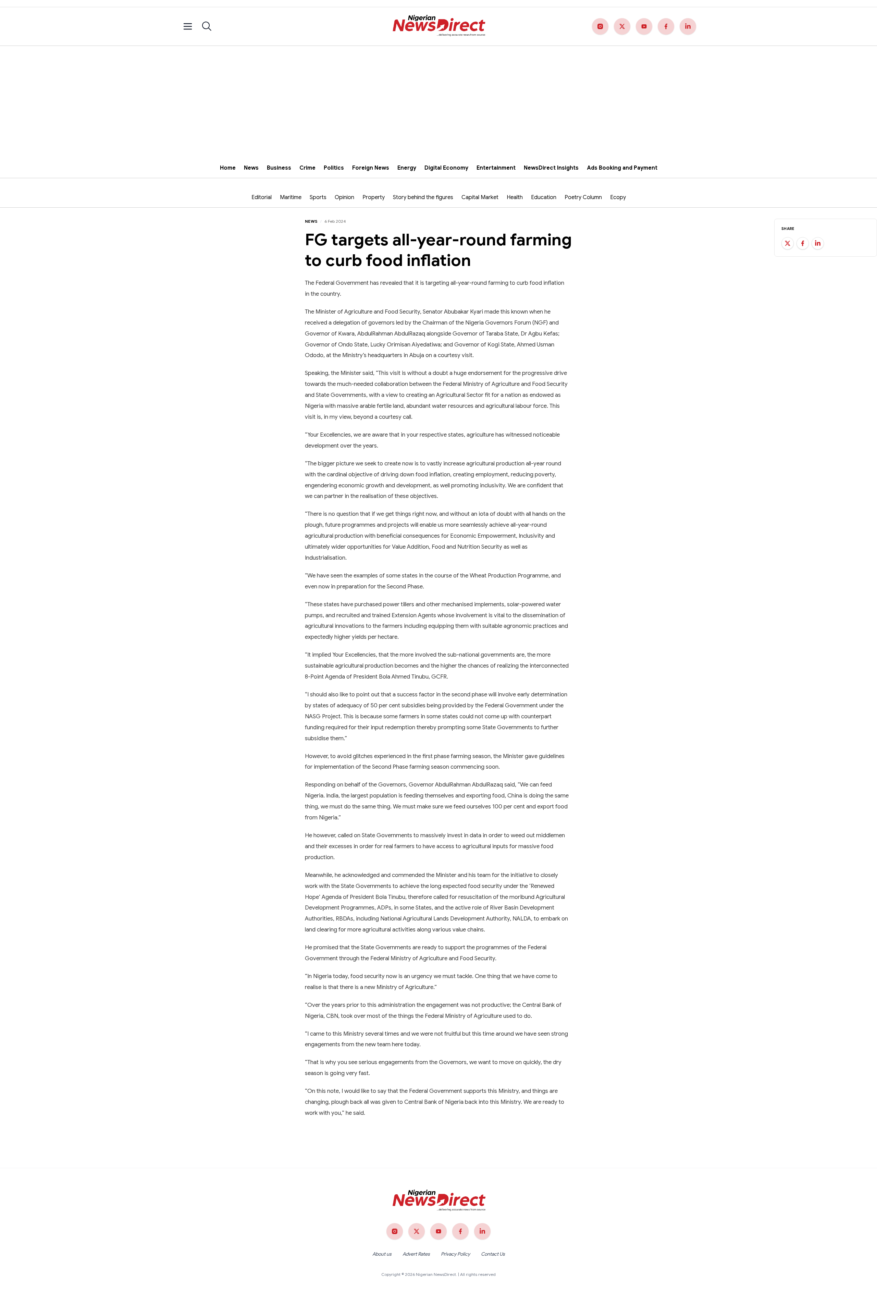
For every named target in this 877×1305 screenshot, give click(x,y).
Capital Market (479, 197)
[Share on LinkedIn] (818, 243)
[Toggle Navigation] (188, 26)
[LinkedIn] (688, 26)
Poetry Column (583, 197)
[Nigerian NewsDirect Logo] (438, 26)
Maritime (290, 197)
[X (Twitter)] (622, 26)
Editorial (261, 197)
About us (382, 1254)
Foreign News (370, 167)
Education (543, 197)
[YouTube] (644, 26)
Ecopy (618, 197)
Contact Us (493, 1254)
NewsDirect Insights (551, 167)
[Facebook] (666, 26)
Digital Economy (446, 167)
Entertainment (496, 167)
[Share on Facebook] (802, 243)
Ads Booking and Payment (622, 167)
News (251, 167)
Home (228, 167)
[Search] (207, 26)
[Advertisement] (438, 97)
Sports (318, 197)
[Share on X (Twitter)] (787, 243)
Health (515, 197)
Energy (406, 167)
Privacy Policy (455, 1254)
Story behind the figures (423, 197)
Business (279, 167)
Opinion (344, 197)
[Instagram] (600, 26)
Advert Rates (416, 1254)
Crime (307, 167)
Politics (334, 167)
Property (373, 197)
